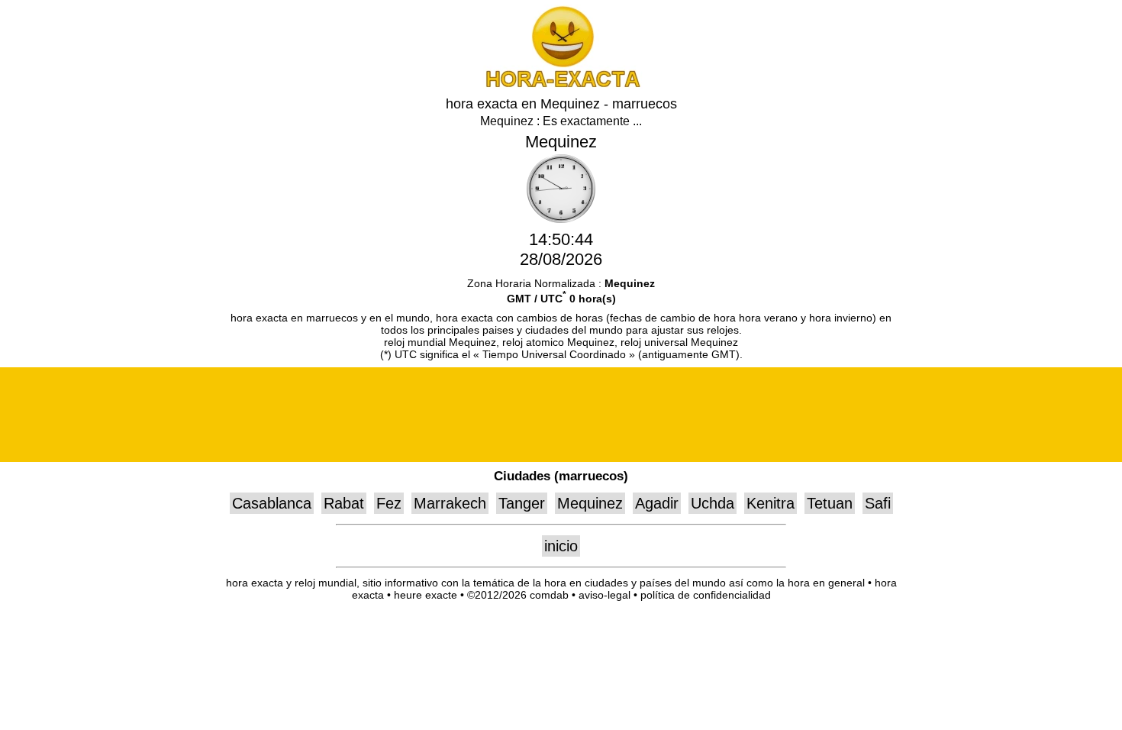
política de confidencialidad (705, 595)
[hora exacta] (561, 84)
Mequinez (590, 503)
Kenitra (770, 503)
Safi (878, 503)
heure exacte (425, 595)
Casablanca (271, 503)
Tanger (521, 503)
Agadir (657, 503)
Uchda (712, 503)
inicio (561, 546)
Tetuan (830, 503)
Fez (388, 503)
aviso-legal (604, 595)
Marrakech (450, 503)
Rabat (344, 503)
